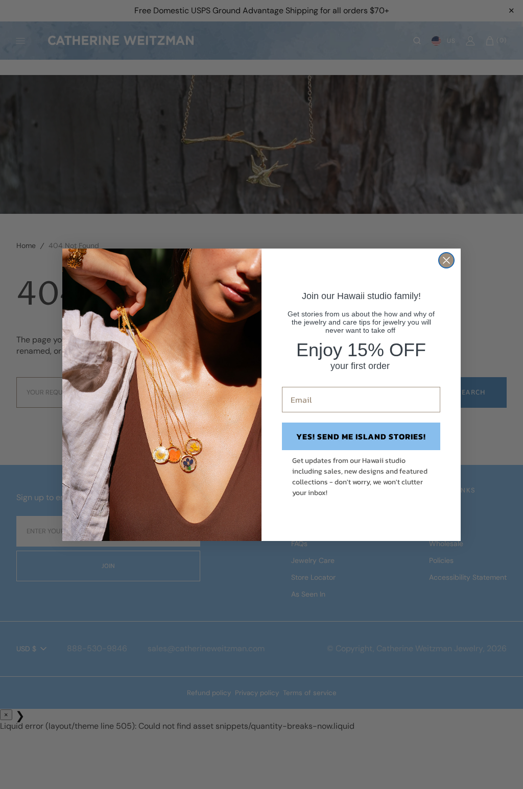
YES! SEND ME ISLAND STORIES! (361, 436)
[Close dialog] (446, 260)
